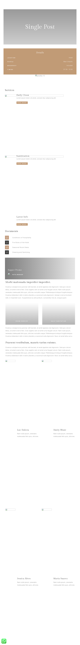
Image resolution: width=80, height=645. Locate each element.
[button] (5, 76)
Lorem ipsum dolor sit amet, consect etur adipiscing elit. (36, 98)
